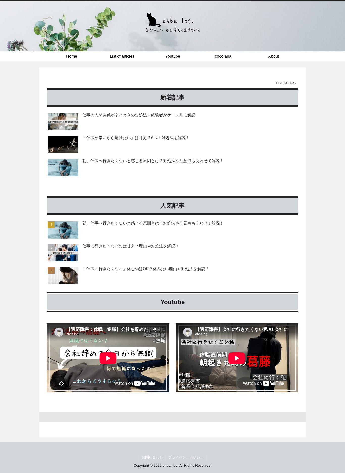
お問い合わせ (152, 457)
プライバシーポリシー (186, 457)
